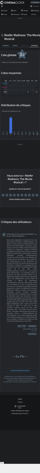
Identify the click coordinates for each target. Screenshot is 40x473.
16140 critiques (32, 334)
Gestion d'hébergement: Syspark (20, 410)
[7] (26, 195)
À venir (5, 14)
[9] (33, 195)
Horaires (6, 46)
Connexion (36, 6)
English (20, 399)
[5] (18, 195)
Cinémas (25, 11)
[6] (22, 195)
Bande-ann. (25, 46)
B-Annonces (16, 14)
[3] (10, 195)
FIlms (14, 11)
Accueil (5, 11)
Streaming (36, 11)
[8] (29, 195)
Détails (15, 46)
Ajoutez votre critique (20, 371)
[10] (37, 195)
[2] (7, 195)
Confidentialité (21, 406)
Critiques (34, 46)
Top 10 (25, 14)
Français (20, 402)
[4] (14, 195)
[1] (3, 195)
